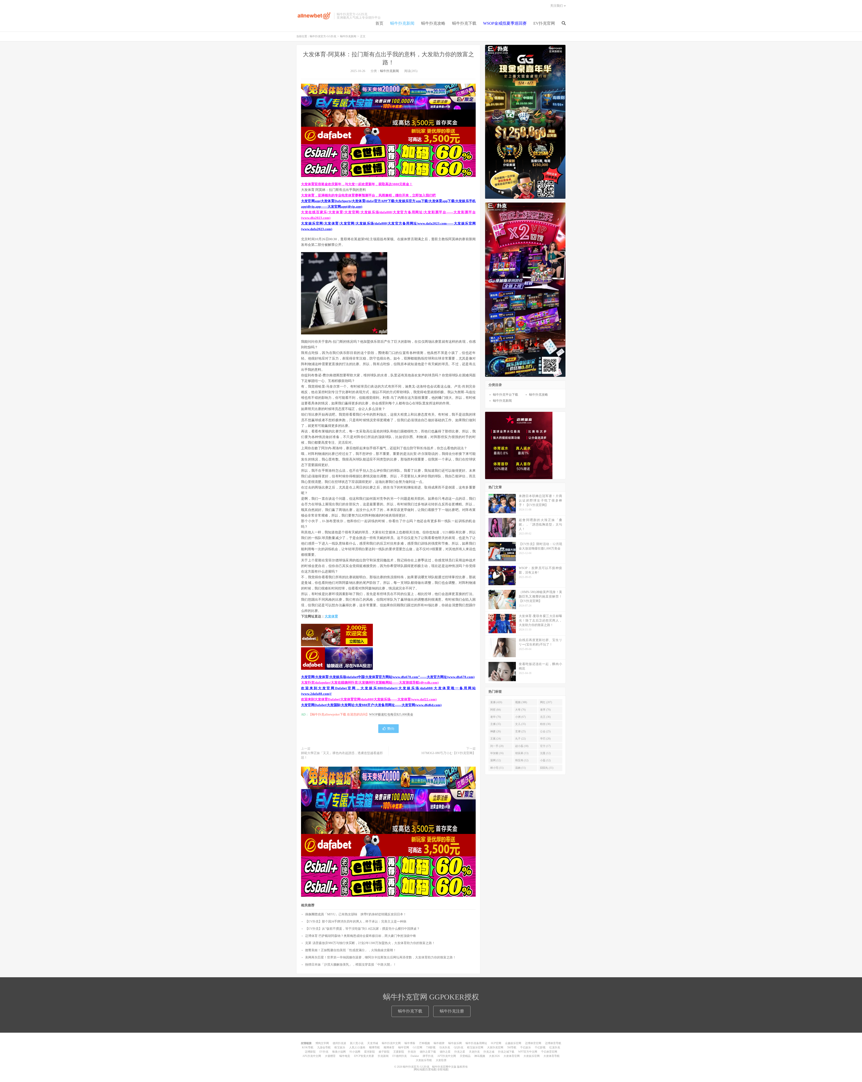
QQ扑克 (458, 1047)
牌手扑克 (428, 1056)
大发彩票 (441, 1060)
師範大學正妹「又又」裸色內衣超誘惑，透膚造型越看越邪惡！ (342, 755)
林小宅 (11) (497, 767)
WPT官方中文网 (527, 1051)
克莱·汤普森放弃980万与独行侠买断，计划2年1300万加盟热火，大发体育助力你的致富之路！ (370, 943)
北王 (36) (545, 716)
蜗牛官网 (403, 1047)
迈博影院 (310, 1051)
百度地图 (430, 1069)
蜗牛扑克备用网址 (476, 1043)
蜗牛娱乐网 (455, 1043)
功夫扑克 (444, 1047)
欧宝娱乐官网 (475, 1047)
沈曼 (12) (545, 753)
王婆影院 (398, 1051)
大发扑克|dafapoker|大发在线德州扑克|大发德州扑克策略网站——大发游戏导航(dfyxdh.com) (370, 682)
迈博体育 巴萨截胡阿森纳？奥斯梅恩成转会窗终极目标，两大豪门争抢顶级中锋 (360, 936)
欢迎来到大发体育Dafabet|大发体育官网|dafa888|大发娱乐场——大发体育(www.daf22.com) (369, 699)
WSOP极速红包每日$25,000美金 (391, 714)
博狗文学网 (322, 1043)
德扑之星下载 (428, 1051)
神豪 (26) (495, 731)
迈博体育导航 (553, 1043)
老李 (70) (545, 709)
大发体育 (331, 616)
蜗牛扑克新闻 (402, 23)
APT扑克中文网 (446, 1056)
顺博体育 (389, 1047)
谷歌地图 (442, 1069)
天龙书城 (372, 1043)
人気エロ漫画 (357, 1047)
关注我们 (556, 5)
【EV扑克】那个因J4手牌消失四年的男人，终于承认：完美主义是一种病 (355, 921)
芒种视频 (424, 1043)
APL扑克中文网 (311, 1056)
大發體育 (330, 1056)
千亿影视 (540, 1047)
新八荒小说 (356, 1043)
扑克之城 (489, 1051)
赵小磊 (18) (521, 746)
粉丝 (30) (545, 724)
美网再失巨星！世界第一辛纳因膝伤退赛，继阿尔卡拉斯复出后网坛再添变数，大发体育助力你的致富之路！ (380, 957)
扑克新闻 (383, 1056)
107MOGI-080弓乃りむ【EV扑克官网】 (448, 753)
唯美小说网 (339, 1051)
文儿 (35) (520, 724)
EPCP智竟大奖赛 (364, 1056)
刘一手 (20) (497, 746)
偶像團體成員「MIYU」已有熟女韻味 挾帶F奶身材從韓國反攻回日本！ (355, 914)
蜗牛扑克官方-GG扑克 (314, 16)
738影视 (430, 1047)
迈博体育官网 (533, 1043)
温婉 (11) (520, 767)
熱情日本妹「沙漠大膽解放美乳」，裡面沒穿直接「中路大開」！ (350, 964)
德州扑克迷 (339, 1043)
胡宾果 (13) (521, 753)
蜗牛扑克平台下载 (505, 394)
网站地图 (419, 1069)
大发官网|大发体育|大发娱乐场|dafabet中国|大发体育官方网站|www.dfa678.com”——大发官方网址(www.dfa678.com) (388, 677)
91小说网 (355, 1051)
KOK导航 (307, 1047)
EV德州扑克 (399, 1056)
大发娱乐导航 (424, 1060)
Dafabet (415, 1056)
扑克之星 (459, 1051)
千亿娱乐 (525, 1047)
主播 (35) (495, 724)
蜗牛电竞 (344, 1056)
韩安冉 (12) (521, 760)
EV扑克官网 (544, 23)
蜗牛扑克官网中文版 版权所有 (449, 1066)
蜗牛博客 (410, 1043)
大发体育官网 (512, 1056)
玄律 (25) (520, 731)
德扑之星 (445, 1051)
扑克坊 (412, 1051)
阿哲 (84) (495, 709)
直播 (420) (496, 702)
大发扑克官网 (495, 1047)
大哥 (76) (520, 709)
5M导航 (511, 1047)
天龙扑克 (474, 1051)
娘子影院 (384, 1051)
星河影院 (369, 1051)
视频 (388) (521, 702)
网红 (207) (546, 702)
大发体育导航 (551, 1056)
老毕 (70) (495, 716)
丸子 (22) (520, 738)
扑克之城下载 (506, 1051)
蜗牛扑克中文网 (391, 1043)
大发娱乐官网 (531, 1056)
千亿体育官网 (549, 1051)
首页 (379, 23)
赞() (390, 728)
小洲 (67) (520, 716)
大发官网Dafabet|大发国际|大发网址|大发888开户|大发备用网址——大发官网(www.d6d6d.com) (371, 705)
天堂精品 (465, 1056)
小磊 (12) (545, 760)
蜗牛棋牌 (439, 1043)
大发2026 (494, 1056)
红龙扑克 (554, 1047)
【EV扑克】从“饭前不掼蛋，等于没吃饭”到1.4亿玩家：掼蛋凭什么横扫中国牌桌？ (362, 928)
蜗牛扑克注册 (452, 1011)
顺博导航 (374, 1047)
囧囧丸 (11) (546, 767)
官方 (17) (545, 746)
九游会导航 (324, 1047)
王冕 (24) (495, 738)
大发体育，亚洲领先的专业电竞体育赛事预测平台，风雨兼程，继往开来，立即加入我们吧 (368, 195)
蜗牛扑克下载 (464, 23)
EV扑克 (323, 1051)
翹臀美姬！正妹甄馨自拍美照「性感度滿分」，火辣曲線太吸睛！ (350, 950)
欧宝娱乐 (339, 1047)
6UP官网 (496, 1043)
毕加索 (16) (497, 753)
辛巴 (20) (545, 738)
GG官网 (417, 1047)
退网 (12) (495, 760)
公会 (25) (545, 731)
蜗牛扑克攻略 (433, 23)
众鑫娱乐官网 (513, 1043)
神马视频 (479, 1056)
